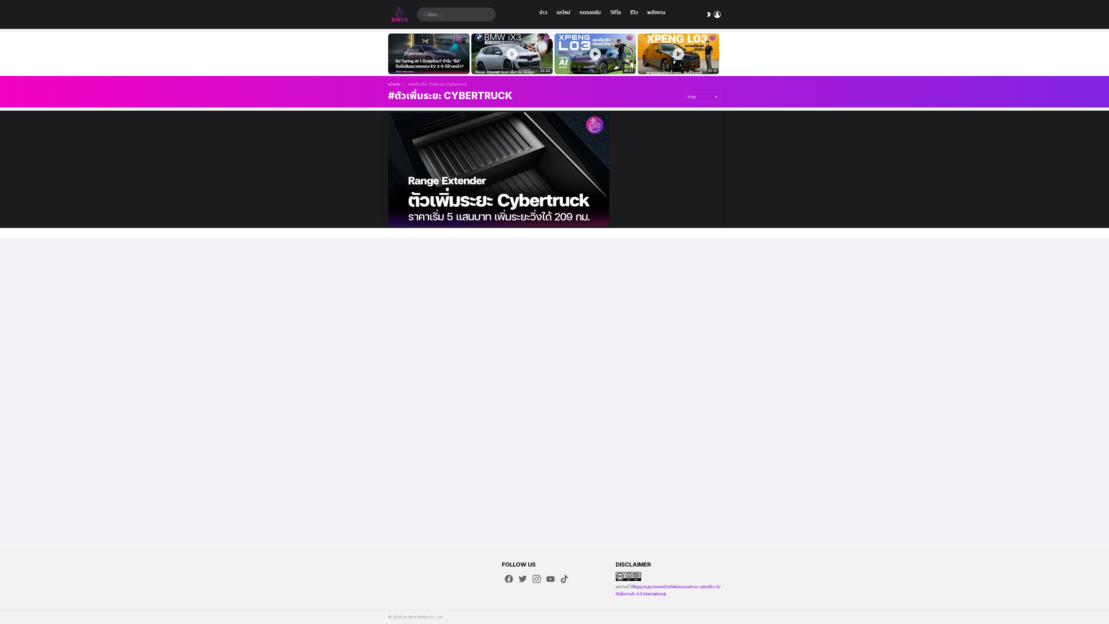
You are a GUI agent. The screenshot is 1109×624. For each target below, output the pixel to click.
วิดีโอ (615, 12)
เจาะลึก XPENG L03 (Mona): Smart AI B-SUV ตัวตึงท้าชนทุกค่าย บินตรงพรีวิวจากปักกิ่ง (678, 63)
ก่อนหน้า (391, 54)
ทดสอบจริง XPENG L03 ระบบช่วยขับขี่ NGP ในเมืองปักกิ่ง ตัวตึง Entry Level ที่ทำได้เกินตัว (592, 63)
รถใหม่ (563, 12)
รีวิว (634, 12)
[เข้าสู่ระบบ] (717, 14)
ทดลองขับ (590, 12)
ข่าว (543, 12)
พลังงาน (656, 12)
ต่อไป (718, 54)
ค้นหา (426, 14)
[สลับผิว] (708, 14)
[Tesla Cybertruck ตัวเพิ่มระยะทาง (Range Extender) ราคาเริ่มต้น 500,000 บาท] (498, 169)
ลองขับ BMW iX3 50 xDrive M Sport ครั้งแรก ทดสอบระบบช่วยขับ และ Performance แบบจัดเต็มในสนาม (508, 63)
